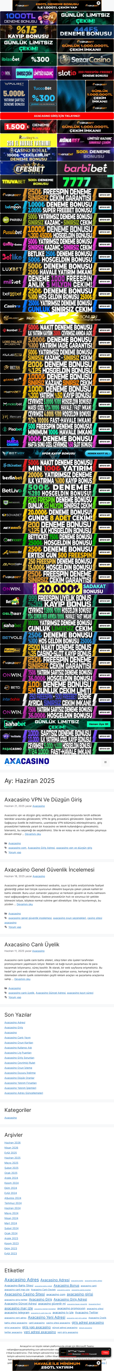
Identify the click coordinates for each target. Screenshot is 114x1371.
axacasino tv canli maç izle (41, 1313)
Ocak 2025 (10, 1172)
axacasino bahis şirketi (43, 1286)
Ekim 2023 (10, 1248)
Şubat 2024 (11, 1228)
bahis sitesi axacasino (15, 1322)
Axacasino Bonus (66, 1285)
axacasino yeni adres (15, 1317)
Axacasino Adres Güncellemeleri (23, 1093)
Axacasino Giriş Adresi (41, 847)
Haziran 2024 (12, 1208)
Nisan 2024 (11, 1218)
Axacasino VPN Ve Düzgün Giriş (43, 799)
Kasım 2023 (11, 1243)
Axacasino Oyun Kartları (18, 1042)
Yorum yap (14, 852)
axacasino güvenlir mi (52, 1303)
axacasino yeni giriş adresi (77, 1318)
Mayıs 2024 (11, 1213)
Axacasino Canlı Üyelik (31, 944)
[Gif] (57, 318)
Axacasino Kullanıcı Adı (18, 1047)
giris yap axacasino (36, 1327)
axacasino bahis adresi (93, 1281)
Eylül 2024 (10, 1193)
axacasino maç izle (18, 1308)
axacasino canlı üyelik (21, 992)
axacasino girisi (80, 1294)
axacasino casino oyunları (81, 1290)
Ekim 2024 (10, 1188)
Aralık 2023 (11, 1238)
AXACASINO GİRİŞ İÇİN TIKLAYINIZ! (57, 115)
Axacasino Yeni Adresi (46, 1317)
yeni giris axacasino (67, 1332)
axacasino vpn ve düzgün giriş (74, 847)
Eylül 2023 (10, 1253)
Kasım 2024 (11, 1182)
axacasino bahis (77, 1281)
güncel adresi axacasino (64, 1327)
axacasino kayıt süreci (80, 992)
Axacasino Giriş (13, 1027)
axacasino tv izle (63, 1312)
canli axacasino (37, 1322)
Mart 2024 (10, 1223)
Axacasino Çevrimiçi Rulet (19, 1062)
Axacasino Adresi (14, 1022)
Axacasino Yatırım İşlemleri (20, 1088)
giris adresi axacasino (88, 1322)
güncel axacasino (85, 1328)
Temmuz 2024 (13, 1203)
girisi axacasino (12, 1327)
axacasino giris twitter (15, 1299)
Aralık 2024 (11, 1177)
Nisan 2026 (11, 1147)
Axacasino (14, 843)
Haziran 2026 (12, 1142)
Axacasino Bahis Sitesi (18, 1285)
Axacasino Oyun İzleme (18, 1067)
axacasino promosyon (71, 1308)
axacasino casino (63, 1290)
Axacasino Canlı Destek (43, 1289)
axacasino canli (89, 1285)
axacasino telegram (16, 1312)
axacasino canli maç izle (17, 1289)
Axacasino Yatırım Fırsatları (20, 1082)
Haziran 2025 (12, 1157)
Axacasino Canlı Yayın (17, 1037)
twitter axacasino (13, 1332)
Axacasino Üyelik (97, 1317)
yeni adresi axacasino (40, 1332)
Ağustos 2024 (12, 1198)
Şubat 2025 (11, 1167)
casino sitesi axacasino (58, 1322)
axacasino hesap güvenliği (77, 1304)
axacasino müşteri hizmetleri (45, 1309)
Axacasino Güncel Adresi (51, 992)
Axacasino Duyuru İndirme (20, 1072)
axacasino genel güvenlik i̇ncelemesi (30, 918)
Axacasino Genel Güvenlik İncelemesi (49, 869)
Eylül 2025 (10, 1152)
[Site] (57, 195)
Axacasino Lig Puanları (17, 1052)
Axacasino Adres (21, 1279)
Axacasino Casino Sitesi (24, 1294)
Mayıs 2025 (11, 1162)
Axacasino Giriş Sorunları (19, 1057)
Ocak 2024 (11, 1233)
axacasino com (17, 847)
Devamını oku (33, 834)
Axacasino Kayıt (95, 1304)
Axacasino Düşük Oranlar (19, 1077)
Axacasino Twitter (86, 1312)
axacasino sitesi (95, 1308)
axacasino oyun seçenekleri (69, 918)
